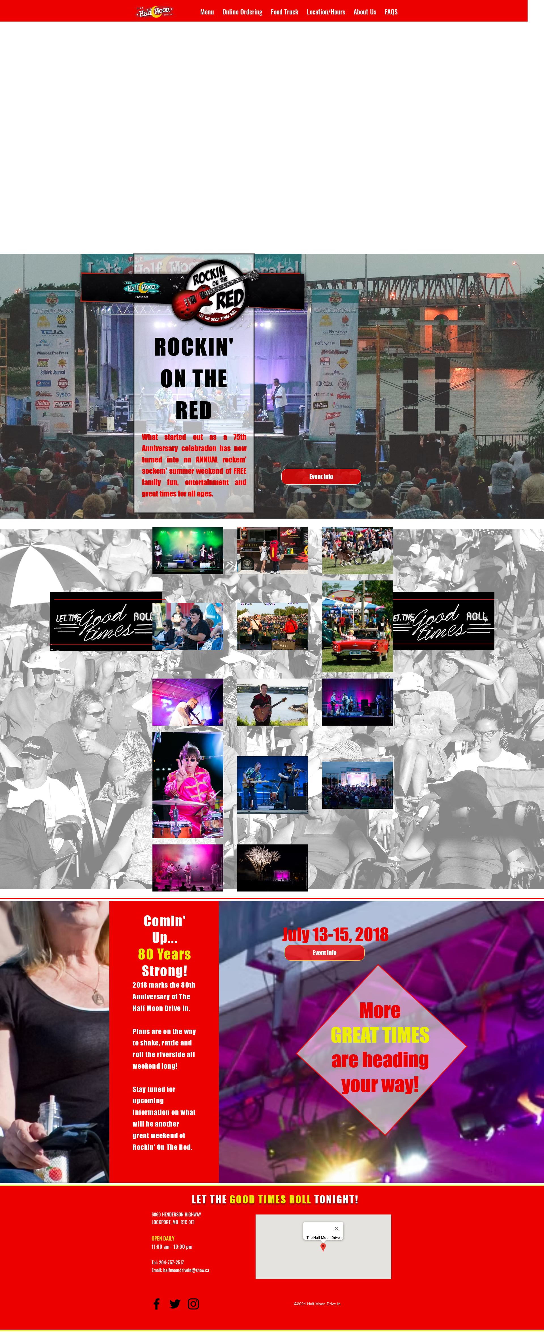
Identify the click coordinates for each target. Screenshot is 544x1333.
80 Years (165, 954)
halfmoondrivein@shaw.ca (186, 1270)
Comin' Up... (165, 929)
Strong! (165, 971)
